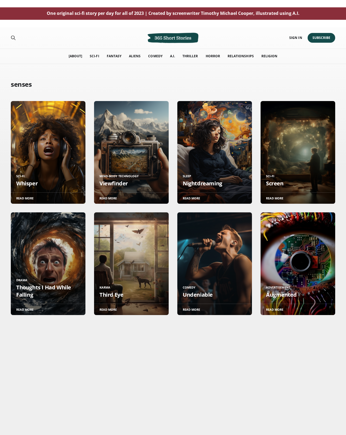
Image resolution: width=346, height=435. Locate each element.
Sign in (295, 37)
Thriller (190, 56)
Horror (213, 56)
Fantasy (114, 56)
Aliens (135, 56)
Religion (269, 56)
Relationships (241, 56)
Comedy (155, 56)
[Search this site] (13, 38)
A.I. (172, 56)
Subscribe (321, 37)
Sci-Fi (94, 56)
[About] (75, 56)
